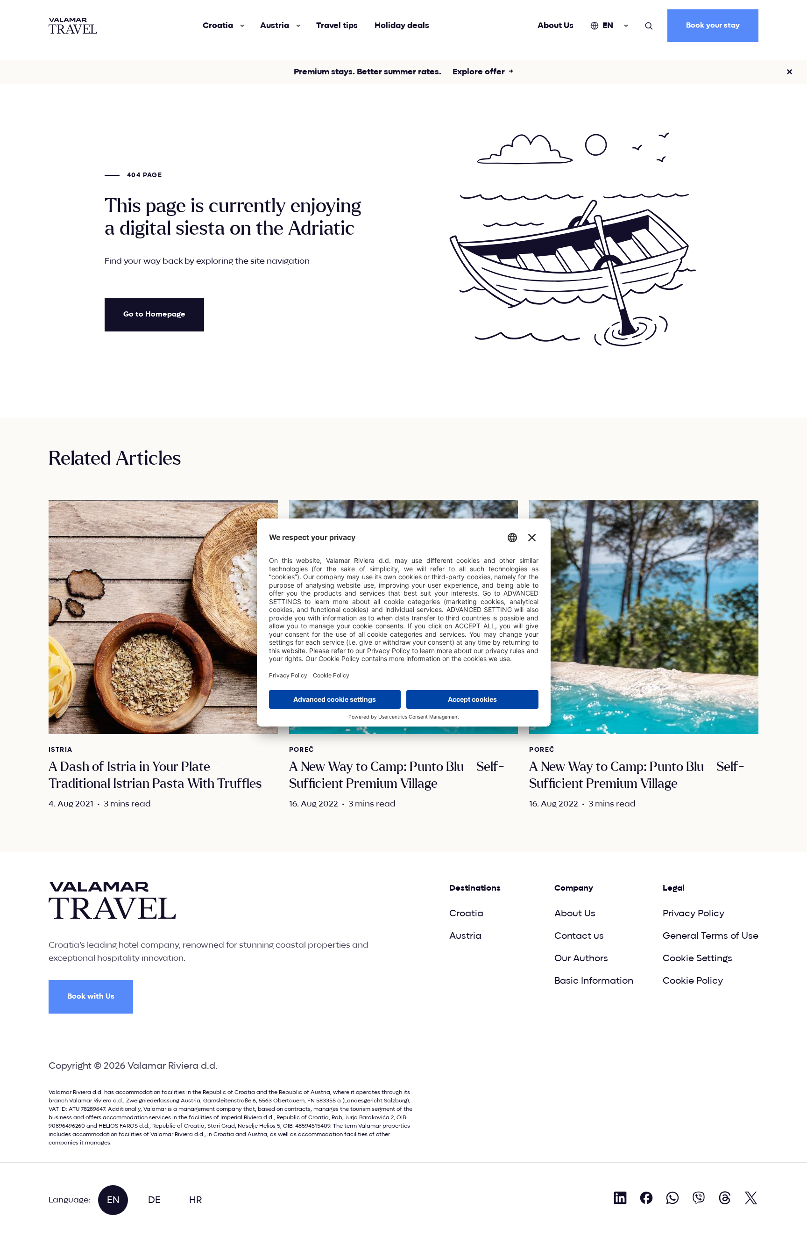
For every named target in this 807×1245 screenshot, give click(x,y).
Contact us (579, 936)
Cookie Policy (693, 981)
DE (154, 1200)
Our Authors (581, 958)
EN (607, 26)
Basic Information (593, 981)
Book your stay (713, 25)
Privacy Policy (693, 913)
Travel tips (337, 26)
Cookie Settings (697, 958)
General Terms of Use (710, 936)
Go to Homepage (154, 314)
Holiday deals (402, 26)
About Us (555, 26)
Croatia (218, 26)
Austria (274, 26)
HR (195, 1200)
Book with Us (90, 996)
